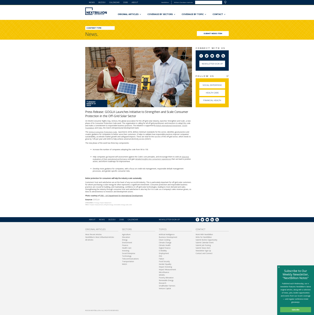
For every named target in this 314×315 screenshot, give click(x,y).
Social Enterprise (214, 86)
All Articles (89, 240)
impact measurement (96, 204)
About (135, 2)
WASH (124, 264)
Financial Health (214, 101)
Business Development (168, 237)
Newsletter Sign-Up (212, 64)
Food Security (164, 261)
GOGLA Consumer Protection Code (103, 132)
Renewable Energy (166, 280)
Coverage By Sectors (160, 14)
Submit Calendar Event (205, 242)
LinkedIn (219, 55)
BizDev (101, 2)
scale (127, 204)
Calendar (114, 2)
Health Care (215, 94)
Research (162, 283)
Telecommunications (130, 259)
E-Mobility (163, 250)
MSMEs (162, 275)
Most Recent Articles (93, 234)
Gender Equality (165, 264)
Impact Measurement (167, 269)
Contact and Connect (204, 253)
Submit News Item (213, 33)
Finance (125, 245)
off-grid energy (108, 204)
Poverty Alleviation (166, 277)
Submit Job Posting (203, 245)
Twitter (208, 55)
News (92, 2)
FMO (100, 128)
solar (130, 204)
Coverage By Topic (193, 14)
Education (126, 237)
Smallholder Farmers (167, 286)
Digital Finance (164, 248)
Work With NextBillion (204, 234)
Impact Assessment (105, 203)
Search (225, 2)
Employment (164, 253)
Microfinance (164, 272)
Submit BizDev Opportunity (206, 240)
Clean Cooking (164, 240)
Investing (125, 250)
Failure (161, 259)
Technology (126, 256)
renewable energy (119, 204)
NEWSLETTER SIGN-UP (169, 220)
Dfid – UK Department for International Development (121, 195)
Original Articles (128, 14)
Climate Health (164, 245)
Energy (97, 203)
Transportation (128, 261)
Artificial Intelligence (167, 234)
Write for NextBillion (204, 237)
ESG (160, 256)
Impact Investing (165, 267)
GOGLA (96, 200)
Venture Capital (165, 288)
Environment (127, 242)
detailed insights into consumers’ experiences (153, 159)
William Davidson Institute (183, 2)
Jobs (125, 2)
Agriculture (126, 234)
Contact (218, 14)
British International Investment (168, 125)
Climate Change (165, 242)
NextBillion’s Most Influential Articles (99, 237)
